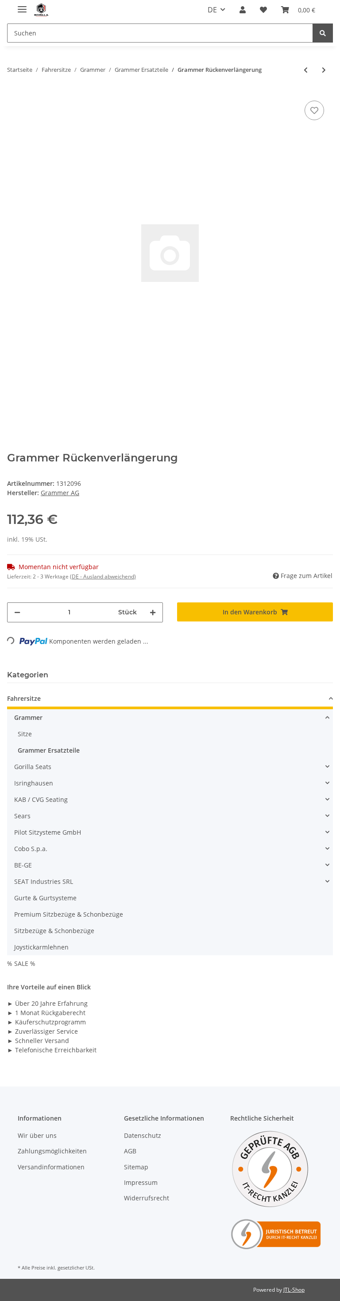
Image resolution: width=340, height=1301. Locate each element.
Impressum (141, 1182)
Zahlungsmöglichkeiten (52, 1151)
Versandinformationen (51, 1167)
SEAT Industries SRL (43, 881)
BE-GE (23, 865)
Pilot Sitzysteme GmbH (47, 832)
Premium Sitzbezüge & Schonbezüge (68, 914)
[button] (242, 10)
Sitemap (136, 1167)
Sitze (25, 734)
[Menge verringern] (17, 612)
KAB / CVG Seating (41, 799)
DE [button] (212, 10)
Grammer (28, 717)
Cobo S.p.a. (30, 848)
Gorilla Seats (32, 766)
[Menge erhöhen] (152, 612)
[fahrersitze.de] (42, 10)
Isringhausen (33, 783)
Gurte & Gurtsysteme (45, 898)
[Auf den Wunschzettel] (314, 110)
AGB (130, 1151)
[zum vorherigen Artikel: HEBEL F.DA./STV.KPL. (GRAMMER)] (306, 69)
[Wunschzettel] (263, 10)
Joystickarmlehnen (41, 947)
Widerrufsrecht (146, 1198)
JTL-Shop (294, 1289)
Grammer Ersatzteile (49, 750)
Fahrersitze (24, 698)
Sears (22, 816)
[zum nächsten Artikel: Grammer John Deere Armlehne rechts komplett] (324, 69)
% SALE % (21, 963)
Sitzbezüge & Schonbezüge (54, 930)
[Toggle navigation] (22, 5)
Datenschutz (142, 1135)
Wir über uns (37, 1135)
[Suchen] (323, 33)
